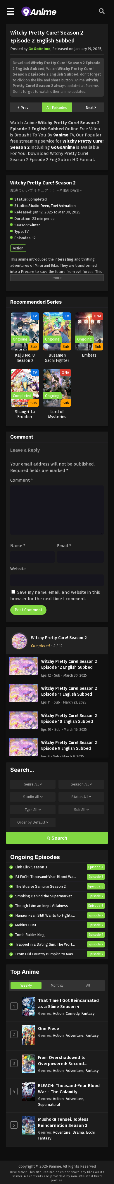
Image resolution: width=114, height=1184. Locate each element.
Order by (31, 822)
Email (64, 545)
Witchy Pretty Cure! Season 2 (59, 637)
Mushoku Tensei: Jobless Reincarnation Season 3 (63, 1122)
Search (58, 838)
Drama (78, 1132)
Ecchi (90, 1132)
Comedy (72, 1013)
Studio (31, 797)
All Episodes (56, 107)
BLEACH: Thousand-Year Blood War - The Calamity (69, 1088)
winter (35, 225)
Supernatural (49, 1104)
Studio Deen (38, 205)
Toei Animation (63, 205)
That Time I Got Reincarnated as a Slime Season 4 (68, 1003)
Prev (24, 107)
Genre (31, 784)
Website (18, 569)
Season (80, 784)
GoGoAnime (39, 49)
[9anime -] (39, 15)
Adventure (74, 1035)
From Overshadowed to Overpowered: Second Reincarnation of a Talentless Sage (68, 1061)
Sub (80, 809)
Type (31, 809)
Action (18, 248)
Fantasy (87, 1013)
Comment (21, 480)
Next (90, 107)
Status (79, 797)
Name (17, 545)
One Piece (48, 1028)
